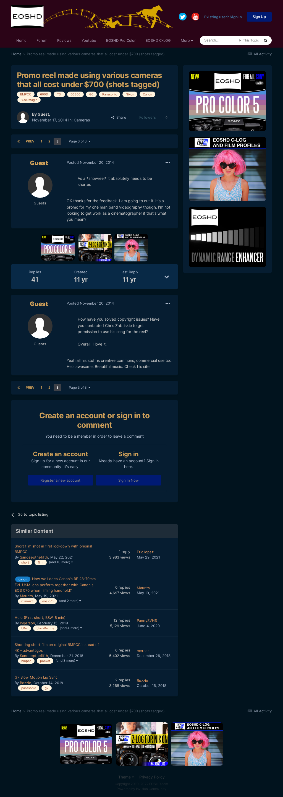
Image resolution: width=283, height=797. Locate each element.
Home (21, 40)
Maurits (26, 596)
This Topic (251, 40)
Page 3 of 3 (78, 141)
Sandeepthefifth (34, 557)
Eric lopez (145, 552)
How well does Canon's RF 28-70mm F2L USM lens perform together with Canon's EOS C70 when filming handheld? (55, 585)
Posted (90, 162)
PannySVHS (147, 620)
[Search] (266, 40)
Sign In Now (128, 480)
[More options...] (167, 162)
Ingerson (27, 623)
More (185, 40)
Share (120, 117)
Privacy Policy (152, 777)
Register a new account (60, 480)
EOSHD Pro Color (121, 40)
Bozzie (25, 683)
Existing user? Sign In (223, 16)
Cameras (82, 120)
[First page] (18, 141)
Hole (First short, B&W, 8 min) (40, 617)
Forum (41, 40)
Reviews (64, 40)
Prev (30, 141)
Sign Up (259, 16)
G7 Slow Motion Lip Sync (36, 677)
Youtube (89, 40)
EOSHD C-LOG (158, 40)
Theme (125, 777)
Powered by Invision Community (141, 789)
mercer (143, 650)
